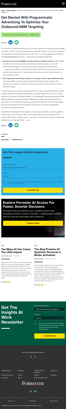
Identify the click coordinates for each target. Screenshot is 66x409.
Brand (19, 378)
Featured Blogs (11, 10)
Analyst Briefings (6, 371)
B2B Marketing (17, 140)
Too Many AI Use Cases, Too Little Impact (16, 250)
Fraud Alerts (5, 378)
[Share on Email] (16, 42)
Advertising (4, 140)
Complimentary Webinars (38, 371)
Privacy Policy (32, 401)
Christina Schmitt (6, 256)
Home (3, 10)
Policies (36, 375)
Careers (20, 375)
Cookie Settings (54, 401)
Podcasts (53, 375)
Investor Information (7, 375)
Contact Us (54, 371)
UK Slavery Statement (40, 378)
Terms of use (11, 401)
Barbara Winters (39, 259)
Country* (5, 173)
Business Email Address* (9, 164)
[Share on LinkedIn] (10, 42)
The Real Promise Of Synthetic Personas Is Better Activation (47, 252)
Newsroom (21, 371)
